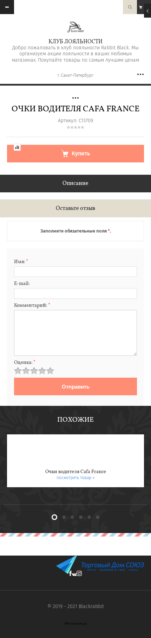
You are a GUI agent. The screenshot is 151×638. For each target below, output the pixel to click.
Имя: (21, 262)
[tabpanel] (75, 460)
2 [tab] (64, 517)
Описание (75, 183)
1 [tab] (54, 517)
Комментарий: (32, 305)
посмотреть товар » (76, 477)
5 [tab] (89, 517)
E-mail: (21, 283)
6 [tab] (97, 517)
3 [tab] (72, 517)
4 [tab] (81, 517)
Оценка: (24, 362)
